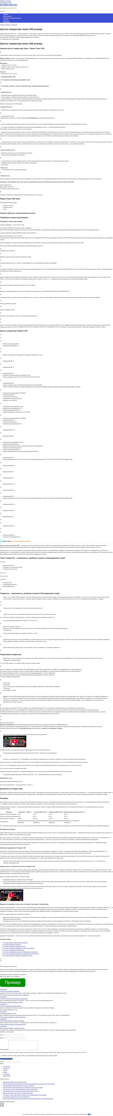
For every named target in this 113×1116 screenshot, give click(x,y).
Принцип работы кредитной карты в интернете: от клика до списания (23, 1087)
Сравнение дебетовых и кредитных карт (15, 1082)
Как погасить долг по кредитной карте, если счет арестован (20, 1089)
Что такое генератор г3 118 (8, 1013)
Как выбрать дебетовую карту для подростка (16, 1097)
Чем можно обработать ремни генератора (12, 1021)
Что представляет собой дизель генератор (15, 942)
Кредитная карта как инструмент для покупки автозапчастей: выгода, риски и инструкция (29, 1084)
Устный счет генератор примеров (9, 991)
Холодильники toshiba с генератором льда (12, 1028)
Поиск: (2, 11)
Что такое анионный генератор (12, 944)
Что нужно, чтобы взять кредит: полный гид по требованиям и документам (25, 1095)
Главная (5, 14)
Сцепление (6, 1074)
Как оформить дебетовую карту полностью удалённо (18, 1085)
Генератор (14, 25)
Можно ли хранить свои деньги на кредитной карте (18, 1093)
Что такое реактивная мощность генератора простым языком (21, 954)
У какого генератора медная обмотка (11, 1006)
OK (89, 1114)
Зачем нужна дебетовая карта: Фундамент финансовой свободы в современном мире (28, 1098)
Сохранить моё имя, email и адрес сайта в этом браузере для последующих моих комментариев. (29, 1055)
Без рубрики (6, 1066)
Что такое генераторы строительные (13, 950)
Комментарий (4, 1049)
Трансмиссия (6, 1076)
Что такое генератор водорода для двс (14, 946)
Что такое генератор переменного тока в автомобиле (18, 948)
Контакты (6, 20)
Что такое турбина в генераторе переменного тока (17, 955)
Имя (1, 1035)
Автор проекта (7, 16)
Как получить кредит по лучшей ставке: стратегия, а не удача (20, 1091)
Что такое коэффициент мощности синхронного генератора (20, 952)
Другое (5, 1070)
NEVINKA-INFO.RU (8, 5)
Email (2, 1038)
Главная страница (5, 25)
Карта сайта (6, 21)
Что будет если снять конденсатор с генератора (14, 998)
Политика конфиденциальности (12, 18)
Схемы (5, 1072)
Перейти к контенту (5, 1)
